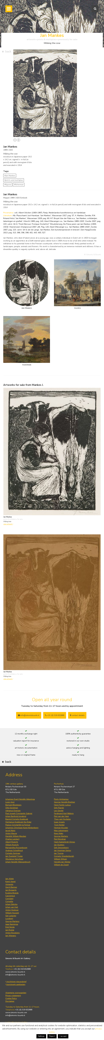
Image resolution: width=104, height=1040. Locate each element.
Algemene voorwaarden (15, 992)
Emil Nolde (10, 927)
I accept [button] (63, 1036)
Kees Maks (58, 833)
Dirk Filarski (59, 808)
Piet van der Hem (61, 816)
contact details (77, 715)
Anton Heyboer (12, 910)
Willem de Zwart (61, 864)
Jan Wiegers (10, 935)
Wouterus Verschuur (14, 859)
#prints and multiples (13, 180)
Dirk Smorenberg (61, 847)
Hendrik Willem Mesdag (15, 836)
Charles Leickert (12, 839)
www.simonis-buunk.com (16, 1012)
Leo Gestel (58, 810)
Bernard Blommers (13, 805)
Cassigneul (10, 896)
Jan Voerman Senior (62, 850)
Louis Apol (9, 802)
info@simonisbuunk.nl (29, 715)
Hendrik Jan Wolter (62, 862)
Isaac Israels (59, 822)
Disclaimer (9, 1001)
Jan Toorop (59, 853)
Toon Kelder (59, 825)
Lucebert (9, 918)
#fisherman (19, 184)
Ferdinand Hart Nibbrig (64, 813)
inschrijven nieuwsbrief (16, 981)
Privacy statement (13, 995)
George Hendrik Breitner (64, 802)
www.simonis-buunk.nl (15, 972)
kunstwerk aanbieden (15, 984)
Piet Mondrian (60, 839)
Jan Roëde (9, 930)
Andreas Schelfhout (14, 850)
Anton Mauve (11, 833)
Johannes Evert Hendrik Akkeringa (20, 799)
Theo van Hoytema (62, 819)
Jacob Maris (10, 830)
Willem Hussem (12, 913)
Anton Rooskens (12, 933)
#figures (7, 184)
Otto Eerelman (11, 808)
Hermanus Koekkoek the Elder (18, 822)
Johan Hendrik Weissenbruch (17, 862)
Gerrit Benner (11, 887)
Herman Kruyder (61, 827)
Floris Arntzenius (61, 799)
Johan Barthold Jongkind (15, 816)
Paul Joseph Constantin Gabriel (18, 813)
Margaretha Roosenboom (16, 847)
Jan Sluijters (59, 845)
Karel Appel (10, 881)
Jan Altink (9, 878)
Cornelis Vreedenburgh (64, 856)
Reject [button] (52, 1036)
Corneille (9, 901)
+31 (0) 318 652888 (55, 715)
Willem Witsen (60, 859)
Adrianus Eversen (13, 810)
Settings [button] (41, 1036)
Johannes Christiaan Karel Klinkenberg (21, 827)
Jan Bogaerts (11, 890)
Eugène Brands (12, 893)
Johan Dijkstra (11, 904)
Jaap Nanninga (11, 924)
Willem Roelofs (12, 845)
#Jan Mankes (9, 175)
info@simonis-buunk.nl (15, 974)
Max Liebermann (61, 830)
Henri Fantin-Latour (62, 805)
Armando (9, 884)
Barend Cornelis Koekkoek (16, 819)
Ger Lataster (10, 915)
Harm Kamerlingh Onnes (64, 842)
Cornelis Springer (12, 853)
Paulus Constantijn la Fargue (17, 825)
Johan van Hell (11, 907)
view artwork (8, 524)
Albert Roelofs (11, 842)
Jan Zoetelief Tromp (14, 856)
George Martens (61, 836)
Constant (9, 898)
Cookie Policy (11, 998)
